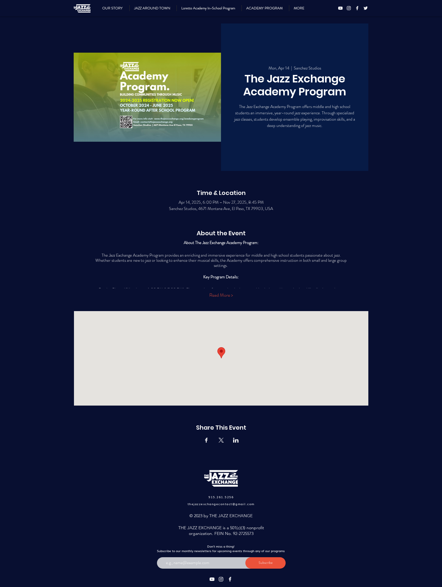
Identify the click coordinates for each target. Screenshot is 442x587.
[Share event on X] (221, 440)
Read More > (221, 295)
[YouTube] (340, 8)
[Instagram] (348, 8)
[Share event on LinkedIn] (236, 440)
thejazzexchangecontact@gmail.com (221, 504)
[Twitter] (365, 8)
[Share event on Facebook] (206, 440)
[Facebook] (357, 8)
